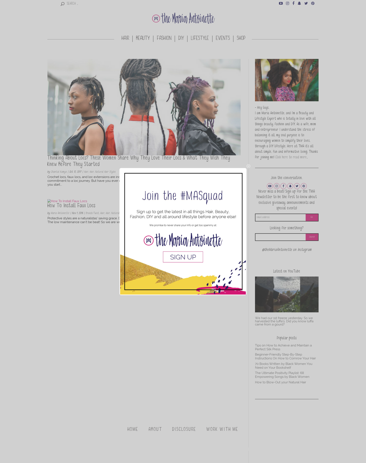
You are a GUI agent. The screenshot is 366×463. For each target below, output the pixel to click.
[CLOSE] (248, 166)
